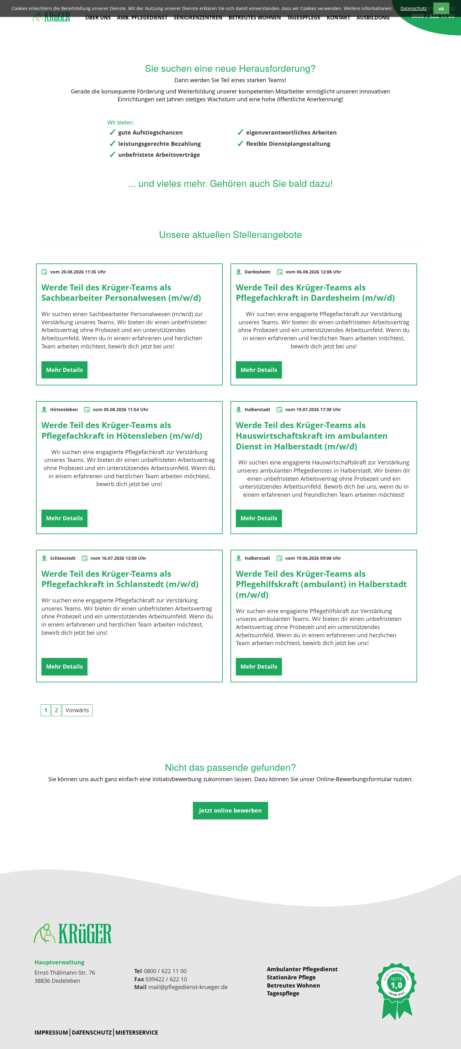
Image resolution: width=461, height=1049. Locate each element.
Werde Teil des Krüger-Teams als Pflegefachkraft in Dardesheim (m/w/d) (315, 293)
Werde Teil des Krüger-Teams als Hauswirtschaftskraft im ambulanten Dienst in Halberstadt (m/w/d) (312, 435)
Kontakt (338, 17)
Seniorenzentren (198, 17)
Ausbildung (373, 17)
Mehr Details (64, 370)
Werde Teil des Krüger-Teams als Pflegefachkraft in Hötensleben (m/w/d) (121, 430)
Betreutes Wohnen (255, 17)
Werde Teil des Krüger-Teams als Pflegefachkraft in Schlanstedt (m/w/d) (120, 579)
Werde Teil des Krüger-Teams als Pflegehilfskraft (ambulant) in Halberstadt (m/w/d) (321, 584)
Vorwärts (77, 710)
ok (441, 8)
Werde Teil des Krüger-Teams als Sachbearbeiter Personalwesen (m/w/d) (121, 293)
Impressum (51, 1032)
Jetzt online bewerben (230, 810)
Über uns (98, 17)
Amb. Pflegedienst (142, 17)
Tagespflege (304, 17)
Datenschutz (92, 1032)
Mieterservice (136, 1032)
